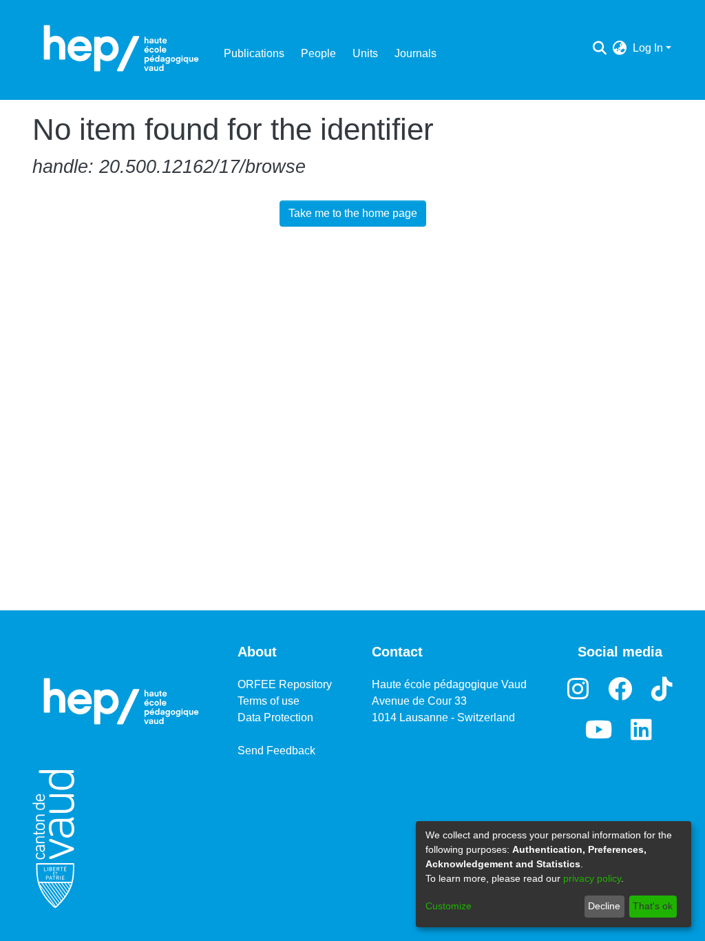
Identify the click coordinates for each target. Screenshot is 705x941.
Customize (448, 905)
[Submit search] (600, 48)
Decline (604, 905)
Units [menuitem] (365, 53)
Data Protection (275, 717)
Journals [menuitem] (415, 53)
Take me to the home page (352, 213)
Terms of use (268, 701)
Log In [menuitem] (648, 48)
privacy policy (592, 878)
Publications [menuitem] (254, 53)
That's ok (653, 905)
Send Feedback (276, 750)
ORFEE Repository (285, 684)
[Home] (121, 48)
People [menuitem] (318, 53)
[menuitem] (620, 48)
